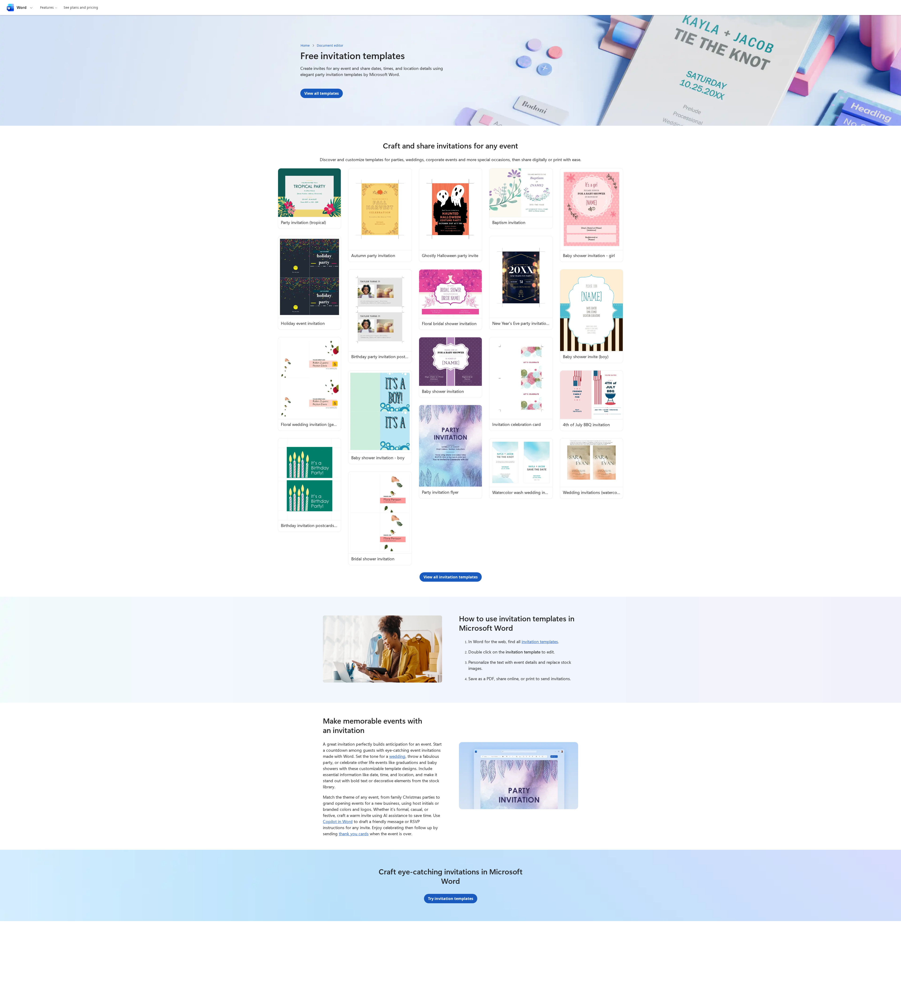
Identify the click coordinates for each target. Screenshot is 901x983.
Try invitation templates (450, 898)
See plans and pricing (81, 7)
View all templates (321, 93)
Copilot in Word (338, 821)
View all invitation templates (451, 577)
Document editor (330, 45)
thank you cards (354, 833)
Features (47, 7)
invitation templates (540, 641)
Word (22, 7)
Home (305, 45)
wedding (397, 756)
